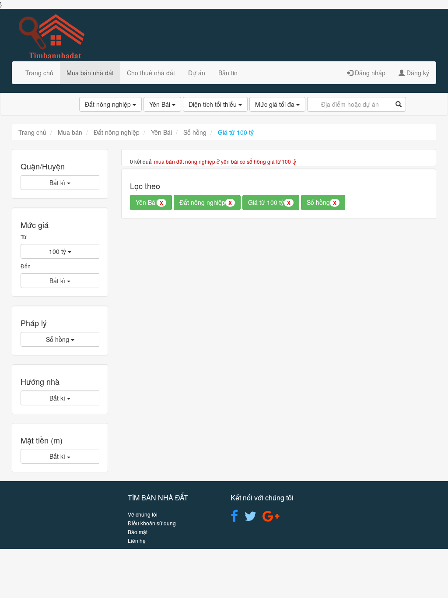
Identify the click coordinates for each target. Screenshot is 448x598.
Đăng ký (417, 72)
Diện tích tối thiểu (213, 104)
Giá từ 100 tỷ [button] (269, 202)
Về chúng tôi (143, 514)
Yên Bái (160, 104)
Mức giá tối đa (275, 104)
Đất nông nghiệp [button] (205, 202)
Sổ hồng (58, 339)
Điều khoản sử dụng (152, 523)
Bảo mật (137, 531)
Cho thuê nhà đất (151, 72)
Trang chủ (39, 72)
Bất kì (58, 182)
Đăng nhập (369, 72)
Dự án (196, 72)
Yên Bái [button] (149, 202)
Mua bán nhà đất (90, 72)
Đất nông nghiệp (109, 104)
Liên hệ (137, 540)
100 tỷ (58, 251)
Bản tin (228, 72)
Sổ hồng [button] (321, 202)
